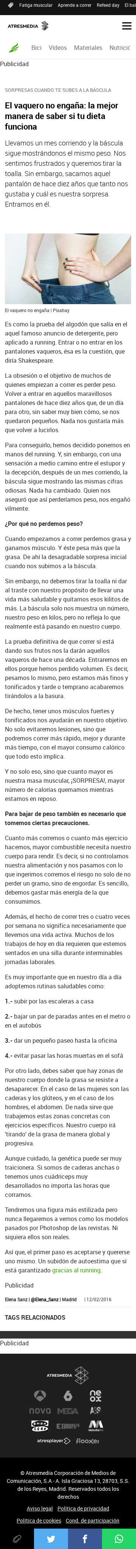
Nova (40, 1411)
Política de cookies (39, 1520)
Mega (68, 1411)
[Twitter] (51, 1539)
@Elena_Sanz (45, 1299)
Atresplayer (54, 1441)
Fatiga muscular (36, 5)
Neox (96, 1396)
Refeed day (108, 5)
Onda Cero (40, 1426)
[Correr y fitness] (13, 47)
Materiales (88, 47)
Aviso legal (40, 1508)
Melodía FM (96, 1426)
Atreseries (96, 1411)
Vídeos (58, 47)
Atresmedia (68, 1375)
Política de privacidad (83, 1508)
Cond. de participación (92, 1520)
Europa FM (68, 1426)
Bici (36, 47)
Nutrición (122, 47)
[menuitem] (36, 47)
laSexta (68, 1396)
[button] (123, 25)
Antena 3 (40, 1396)
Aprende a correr (74, 5)
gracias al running (76, 1270)
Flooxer (87, 1441)
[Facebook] (85, 1539)
